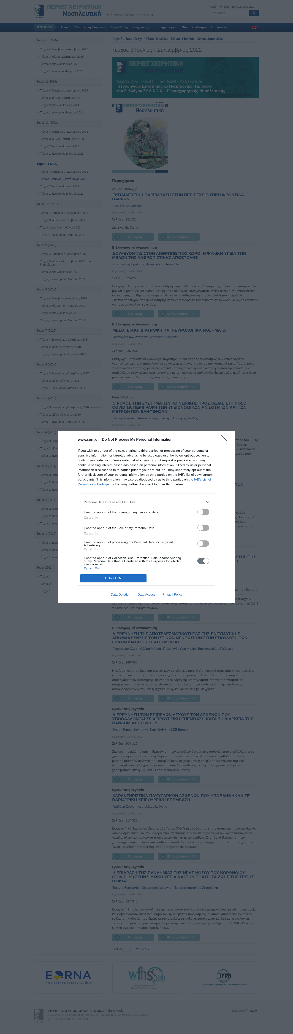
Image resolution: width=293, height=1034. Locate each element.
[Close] (225, 439)
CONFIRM (113, 578)
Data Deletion (120, 594)
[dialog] (146, 517)
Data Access (146, 594)
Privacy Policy (172, 594)
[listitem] (146, 502)
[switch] (203, 512)
